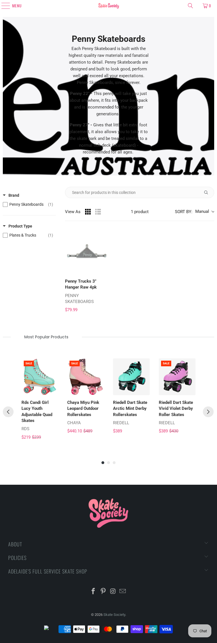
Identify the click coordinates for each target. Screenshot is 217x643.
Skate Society (114, 614)
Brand (13, 195)
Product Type (20, 226)
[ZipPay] (51, 629)
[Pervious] (8, 411)
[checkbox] (28, 204)
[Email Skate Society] (123, 591)
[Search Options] (208, 192)
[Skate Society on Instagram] (113, 591)
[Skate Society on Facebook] (93, 591)
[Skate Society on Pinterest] (103, 591)
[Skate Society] (108, 5)
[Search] (190, 5)
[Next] (208, 411)
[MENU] (3, 5)
